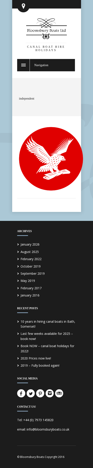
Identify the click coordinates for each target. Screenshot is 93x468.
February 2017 (31, 288)
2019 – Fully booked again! (40, 365)
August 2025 (30, 252)
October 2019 (31, 266)
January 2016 (30, 295)
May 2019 (28, 281)
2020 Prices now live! (36, 358)
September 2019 (33, 273)
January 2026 (30, 244)
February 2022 (31, 259)
